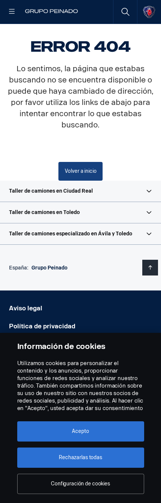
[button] (80, 191)
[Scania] (149, 12)
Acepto (80, 431)
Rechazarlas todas (80, 457)
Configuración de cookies (80, 484)
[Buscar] (125, 12)
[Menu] (12, 12)
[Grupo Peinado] (51, 12)
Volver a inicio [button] (81, 171)
